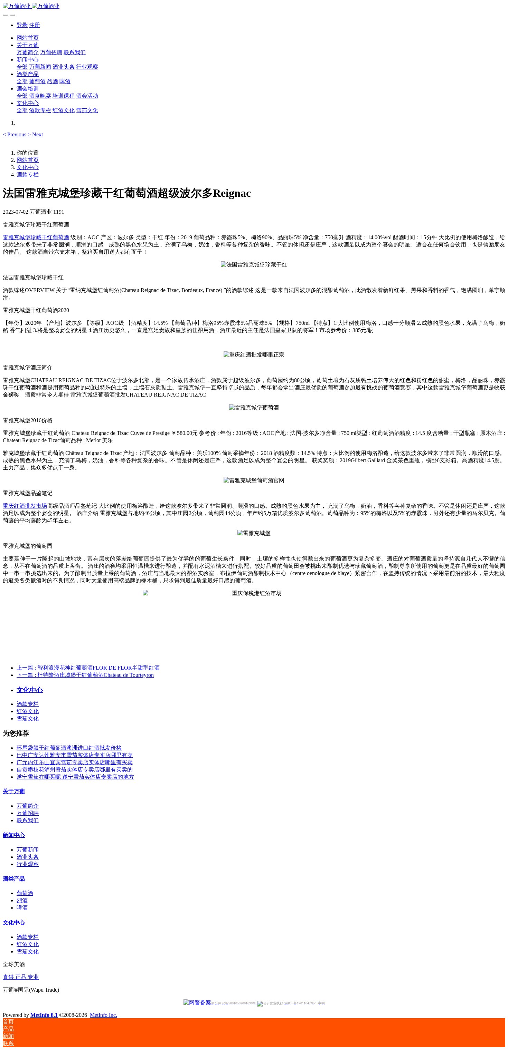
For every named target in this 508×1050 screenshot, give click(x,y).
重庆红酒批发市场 (25, 506)
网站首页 (28, 38)
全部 (22, 67)
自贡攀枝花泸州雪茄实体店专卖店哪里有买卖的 (75, 769)
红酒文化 (28, 711)
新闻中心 (14, 835)
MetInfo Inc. (103, 1015)
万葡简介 (28, 806)
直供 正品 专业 (21, 977)
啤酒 (22, 908)
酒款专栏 (28, 174)
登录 (22, 25)
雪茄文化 (28, 718)
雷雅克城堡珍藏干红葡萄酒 (36, 237)
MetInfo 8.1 (44, 1015)
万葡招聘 (28, 813)
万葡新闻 (28, 850)
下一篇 (85, 675)
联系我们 (28, 820)
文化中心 (28, 167)
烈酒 (22, 900)
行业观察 (28, 864)
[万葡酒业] (254, 6)
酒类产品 (14, 879)
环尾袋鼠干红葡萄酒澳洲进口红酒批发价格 (69, 748)
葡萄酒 (25, 893)
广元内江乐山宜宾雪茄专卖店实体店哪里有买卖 (75, 762)
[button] (15, 134)
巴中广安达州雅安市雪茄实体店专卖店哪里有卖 (75, 755)
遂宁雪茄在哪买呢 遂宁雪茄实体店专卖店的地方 (75, 777)
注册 (34, 25)
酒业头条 (28, 857)
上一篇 (88, 668)
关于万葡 (14, 791)
